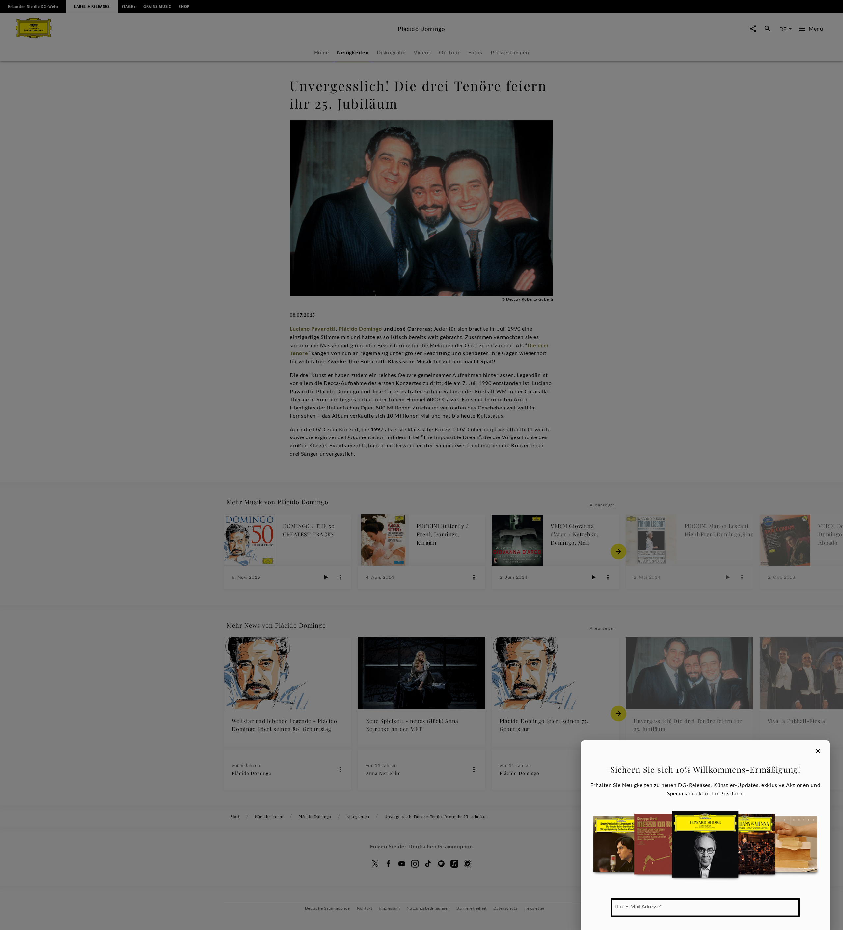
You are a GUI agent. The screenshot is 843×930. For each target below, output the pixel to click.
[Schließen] (818, 751)
